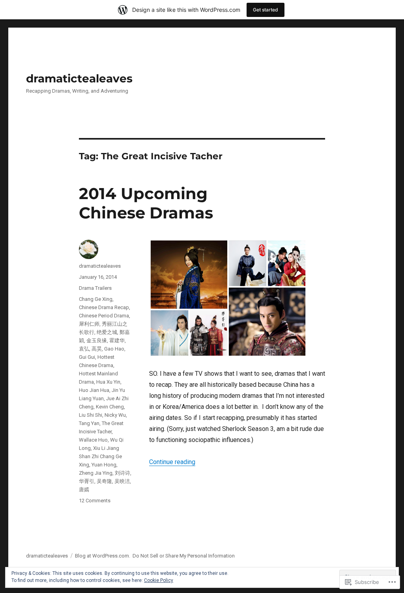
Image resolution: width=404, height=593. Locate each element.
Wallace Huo (93, 440)
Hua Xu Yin (108, 382)
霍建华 (117, 340)
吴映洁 (122, 481)
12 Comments (94, 500)
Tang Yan (89, 423)
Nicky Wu (115, 415)
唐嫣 (84, 489)
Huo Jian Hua (94, 390)
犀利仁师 (89, 324)
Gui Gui (87, 357)
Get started (265, 10)
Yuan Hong (104, 465)
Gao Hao (114, 349)
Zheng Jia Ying (95, 473)
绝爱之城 (107, 332)
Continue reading (172, 462)
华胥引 (86, 481)
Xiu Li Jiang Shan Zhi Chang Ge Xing (100, 456)
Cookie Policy (158, 580)
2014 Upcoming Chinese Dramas (146, 203)
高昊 (97, 349)
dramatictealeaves (79, 78)
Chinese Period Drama (104, 316)
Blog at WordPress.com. (102, 556)
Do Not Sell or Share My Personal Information (184, 556)
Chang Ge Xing (95, 299)
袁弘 (84, 349)
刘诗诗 (122, 473)
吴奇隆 (104, 481)
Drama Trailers (95, 288)
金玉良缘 (96, 340)
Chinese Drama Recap (104, 307)
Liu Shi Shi (90, 415)
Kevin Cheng (110, 407)
